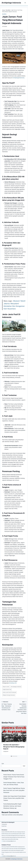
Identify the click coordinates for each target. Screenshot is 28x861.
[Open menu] (25, 3)
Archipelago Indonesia (16, 686)
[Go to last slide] (4, 740)
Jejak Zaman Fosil (7, 689)
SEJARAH (4, 14)
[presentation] (14, 734)
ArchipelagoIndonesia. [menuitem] (19, 77)
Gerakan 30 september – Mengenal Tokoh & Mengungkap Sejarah (13, 747)
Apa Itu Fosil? (6, 686)
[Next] (24, 740)
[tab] (11, 756)
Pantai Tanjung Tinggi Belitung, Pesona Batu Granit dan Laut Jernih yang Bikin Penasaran (14, 790)
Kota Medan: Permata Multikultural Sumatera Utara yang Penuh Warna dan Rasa (21, 707)
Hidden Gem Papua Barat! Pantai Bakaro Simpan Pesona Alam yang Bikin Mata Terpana (14, 798)
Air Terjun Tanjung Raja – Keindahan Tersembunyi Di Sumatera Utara (7, 705)
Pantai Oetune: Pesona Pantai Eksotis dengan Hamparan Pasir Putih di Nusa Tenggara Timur (13, 776)
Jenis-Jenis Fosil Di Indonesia (9, 692)
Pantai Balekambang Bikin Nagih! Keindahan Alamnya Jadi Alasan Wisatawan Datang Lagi (12, 806)
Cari (3, 763)
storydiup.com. (13, 683)
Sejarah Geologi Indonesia (9, 695)
